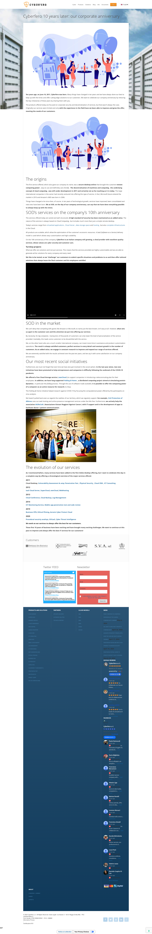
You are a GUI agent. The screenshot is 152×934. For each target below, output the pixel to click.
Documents (105, 4)
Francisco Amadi (115, 822)
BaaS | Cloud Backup (33, 642)
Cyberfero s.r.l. (115, 663)
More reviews (113, 716)
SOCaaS (52, 519)
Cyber (74, 4)
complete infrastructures (116, 225)
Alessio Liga (113, 783)
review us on (114, 674)
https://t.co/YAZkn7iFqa (52, 595)
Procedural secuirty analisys (37, 519)
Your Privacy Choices (81, 932)
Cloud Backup (46, 498)
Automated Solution (59, 617)
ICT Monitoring (32, 649)
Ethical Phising (43, 512)
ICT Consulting (109, 483)
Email (81, 582)
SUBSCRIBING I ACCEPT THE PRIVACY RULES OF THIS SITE (94, 597)
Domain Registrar (33, 630)
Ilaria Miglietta (114, 755)
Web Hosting (31, 626)
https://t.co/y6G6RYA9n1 (52, 588)
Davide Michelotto (115, 836)
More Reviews (113, 880)
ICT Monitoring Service (35, 505)
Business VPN (31, 512)
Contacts (31, 899)
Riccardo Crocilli (114, 679)
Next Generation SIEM (34, 652)
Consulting (31, 664)
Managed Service (33, 620)
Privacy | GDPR (32, 677)
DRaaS (80, 626)
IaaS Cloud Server (33, 490)
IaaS (80, 614)
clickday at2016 (114, 705)
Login (113, 4)
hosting (96, 225)
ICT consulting (32, 636)
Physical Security (87, 483)
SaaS (80, 617)
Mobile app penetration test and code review (62, 505)
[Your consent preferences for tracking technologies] (149, 931)
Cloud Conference (33, 498)
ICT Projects (31, 661)
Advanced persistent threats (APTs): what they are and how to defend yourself (113, 636)
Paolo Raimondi (114, 741)
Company (83, 588)
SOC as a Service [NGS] (34, 680)
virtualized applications (55, 225)
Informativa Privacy (29, 920)
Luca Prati (112, 850)
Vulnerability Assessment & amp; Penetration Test (58, 483)
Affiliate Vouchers (59, 614)
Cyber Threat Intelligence (66, 519)
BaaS (80, 623)
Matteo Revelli (114, 796)
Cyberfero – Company (34, 893)
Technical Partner (59, 620)
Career (31, 896)
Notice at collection (65, 932)
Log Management (59, 498)
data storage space (83, 225)
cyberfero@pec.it (28, 916)
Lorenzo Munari (114, 810)
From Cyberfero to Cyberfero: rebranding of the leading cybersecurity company (112, 617)
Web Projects (32, 674)
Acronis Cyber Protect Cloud (61, 512)
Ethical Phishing (32, 655)
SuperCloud (45, 490)
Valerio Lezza (113, 864)
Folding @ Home (70, 380)
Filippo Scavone (114, 691)
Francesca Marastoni (112, 768)
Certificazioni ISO (28, 923)
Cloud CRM (98, 483)
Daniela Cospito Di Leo (115, 872)
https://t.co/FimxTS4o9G (52, 580)
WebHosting (64, 490)
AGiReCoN (39, 404)
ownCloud (62, 377)
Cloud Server (70, 225)
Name (81, 574)
